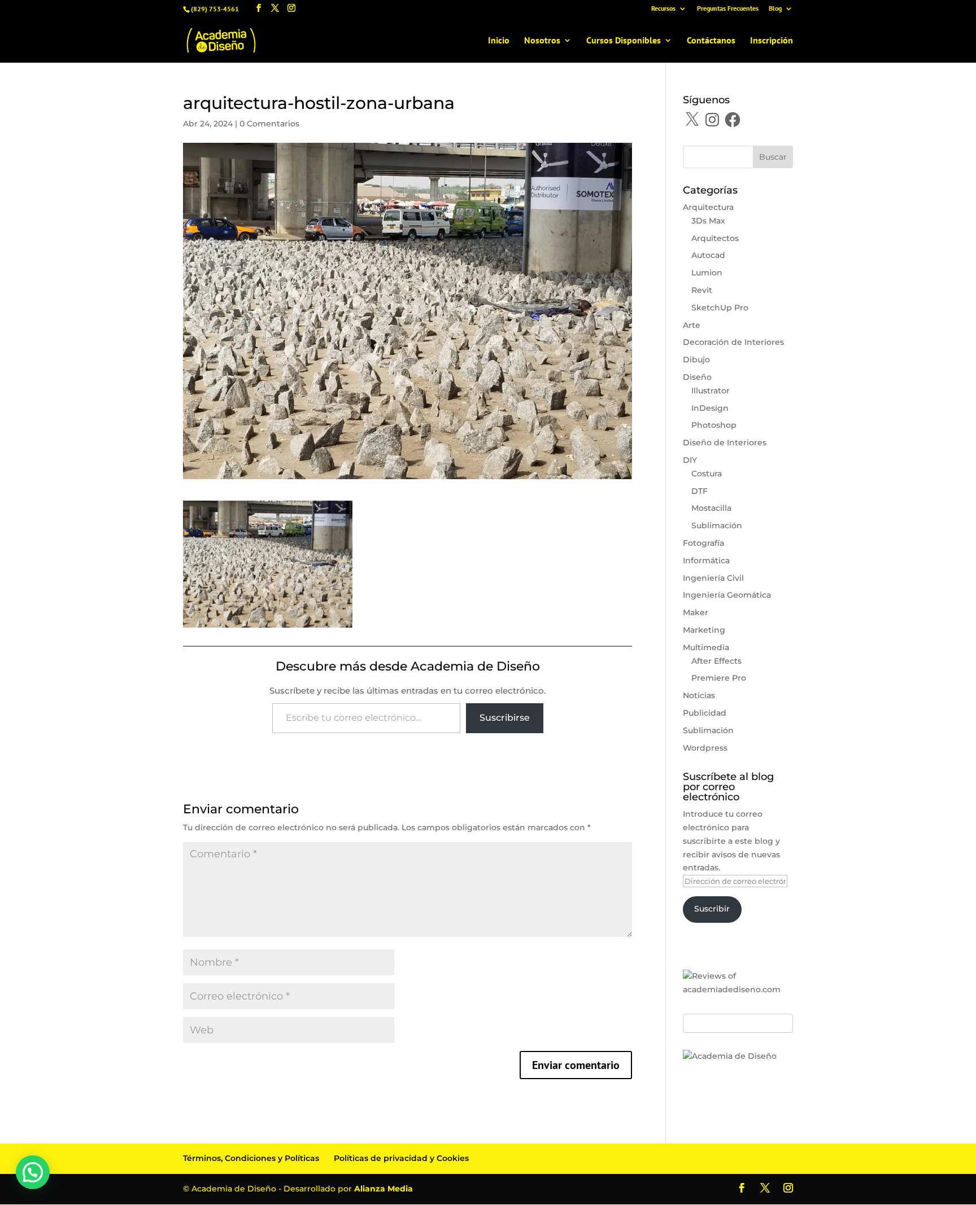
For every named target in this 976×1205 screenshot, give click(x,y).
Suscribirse (505, 717)
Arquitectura (708, 207)
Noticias (699, 695)
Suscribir (712, 909)
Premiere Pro (718, 678)
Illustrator (710, 390)
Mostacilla (711, 508)
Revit (701, 290)
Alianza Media (383, 1189)
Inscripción (771, 41)
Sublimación (716, 525)
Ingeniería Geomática (727, 595)
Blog (775, 8)
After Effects (716, 661)
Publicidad (704, 713)
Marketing (704, 630)
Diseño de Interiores (724, 442)
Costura (706, 473)
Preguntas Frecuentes (728, 8)
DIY (690, 460)
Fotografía (703, 543)
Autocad (708, 255)
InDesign (710, 408)
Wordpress (705, 748)
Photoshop (714, 425)
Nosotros (542, 41)
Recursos (663, 8)
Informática (706, 560)
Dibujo (696, 359)
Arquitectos (715, 238)
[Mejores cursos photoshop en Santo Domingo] (730, 1056)
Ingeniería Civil (713, 578)
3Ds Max (708, 221)
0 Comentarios (269, 124)
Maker (695, 612)
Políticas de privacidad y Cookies (401, 1158)
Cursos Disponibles (623, 41)
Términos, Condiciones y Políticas (251, 1158)
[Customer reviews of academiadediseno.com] (738, 989)
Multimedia (706, 647)
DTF (699, 491)
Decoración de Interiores (733, 342)
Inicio (498, 41)
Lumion (706, 273)
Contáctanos (711, 41)
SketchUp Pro (719, 308)
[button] (33, 1172)
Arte (691, 325)
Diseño (697, 377)
